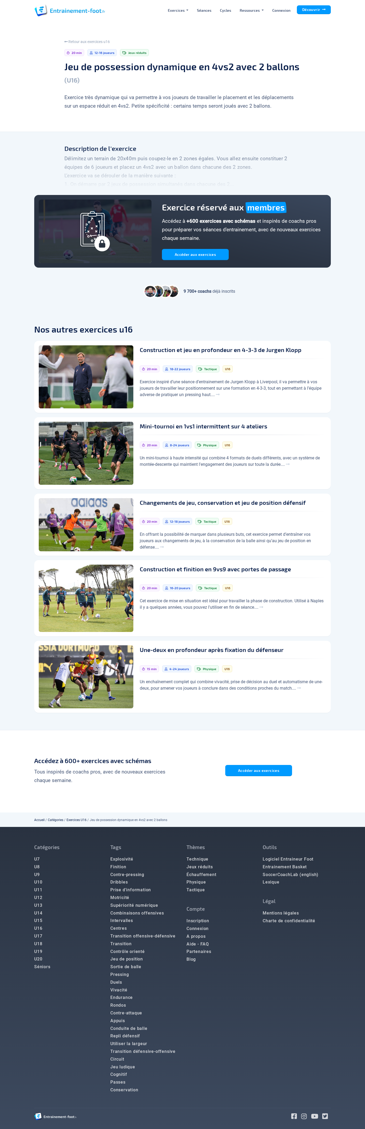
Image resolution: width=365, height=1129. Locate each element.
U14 (38, 913)
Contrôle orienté (127, 951)
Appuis (117, 1020)
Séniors (42, 966)
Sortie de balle (125, 966)
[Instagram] (306, 1117)
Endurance (121, 997)
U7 (37, 859)
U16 (38, 928)
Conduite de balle (128, 1028)
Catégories (55, 820)
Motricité (119, 897)
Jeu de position (126, 959)
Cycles (225, 10)
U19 (38, 951)
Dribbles (119, 882)
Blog (191, 959)
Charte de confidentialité (289, 920)
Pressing (119, 974)
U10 (38, 882)
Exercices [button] (176, 10)
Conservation (124, 1089)
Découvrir (311, 9)
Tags (115, 847)
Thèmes (196, 847)
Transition (121, 943)
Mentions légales (281, 913)
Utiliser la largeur (128, 1043)
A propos (196, 936)
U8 (37, 866)
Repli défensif (125, 1035)
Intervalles (121, 920)
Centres (118, 928)
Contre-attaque (126, 1012)
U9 (37, 874)
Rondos (118, 1005)
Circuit (117, 1059)
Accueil (39, 820)
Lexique (271, 882)
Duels (116, 982)
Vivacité (118, 990)
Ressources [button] (250, 10)
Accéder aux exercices (195, 254)
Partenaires (199, 951)
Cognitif (118, 1074)
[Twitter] (326, 1117)
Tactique (196, 889)
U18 (38, 943)
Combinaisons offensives (137, 913)
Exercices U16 (77, 820)
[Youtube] (317, 1117)
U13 (38, 905)
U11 (38, 889)
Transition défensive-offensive (143, 1051)
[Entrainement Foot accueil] (69, 10)
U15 (38, 920)
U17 (38, 936)
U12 (38, 897)
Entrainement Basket (285, 866)
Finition (118, 866)
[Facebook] (296, 1117)
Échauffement (201, 874)
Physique (196, 882)
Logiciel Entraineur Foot (288, 859)
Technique (197, 859)
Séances (204, 10)
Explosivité (121, 859)
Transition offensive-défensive (143, 936)
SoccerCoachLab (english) (291, 874)
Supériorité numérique (134, 905)
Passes (118, 1082)
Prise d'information (130, 889)
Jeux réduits (200, 866)
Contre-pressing (127, 874)
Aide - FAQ (198, 944)
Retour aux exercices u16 (89, 42)
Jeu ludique (122, 1066)
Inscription (198, 920)
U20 (38, 959)
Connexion (281, 10)
